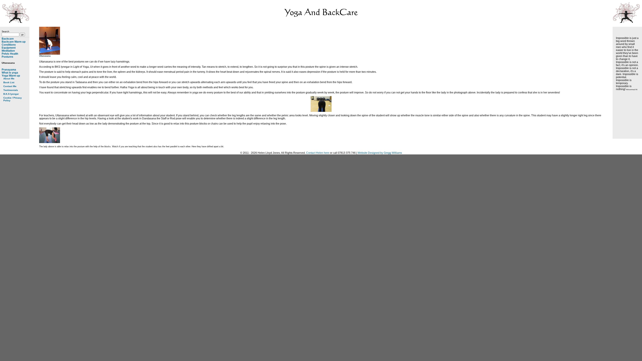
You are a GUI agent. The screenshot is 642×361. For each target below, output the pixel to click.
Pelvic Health (10, 53)
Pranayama (9, 69)
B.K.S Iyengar (11, 94)
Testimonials (10, 90)
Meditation (8, 50)
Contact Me (9, 86)
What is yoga (10, 72)
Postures (7, 56)
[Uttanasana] (49, 54)
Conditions (9, 44)
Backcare (8, 38)
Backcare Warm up (14, 41)
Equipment (9, 47)
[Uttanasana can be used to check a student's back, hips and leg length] (322, 104)
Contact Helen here (317, 152)
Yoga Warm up (11, 75)
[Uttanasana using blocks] (49, 142)
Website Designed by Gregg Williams (380, 152)
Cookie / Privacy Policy (12, 99)
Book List (8, 82)
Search (5, 31)
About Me (8, 78)
